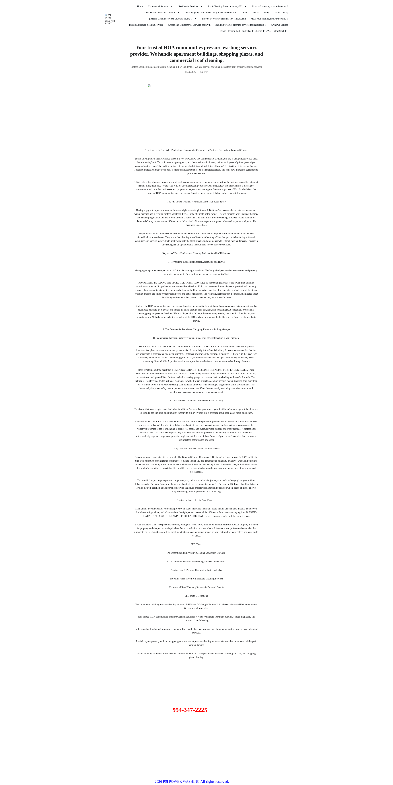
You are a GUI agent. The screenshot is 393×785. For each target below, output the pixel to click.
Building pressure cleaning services (146, 24)
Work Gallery (281, 12)
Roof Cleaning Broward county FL (225, 6)
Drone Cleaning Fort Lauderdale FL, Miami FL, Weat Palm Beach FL (254, 31)
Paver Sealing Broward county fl (159, 12)
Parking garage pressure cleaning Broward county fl (210, 12)
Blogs (267, 12)
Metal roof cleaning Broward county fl (269, 18)
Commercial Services (158, 6)
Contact (255, 12)
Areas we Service (279, 24)
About (244, 12)
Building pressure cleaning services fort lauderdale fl (240, 24)
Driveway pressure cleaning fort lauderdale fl (224, 18)
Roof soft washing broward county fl (270, 6)
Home (140, 6)
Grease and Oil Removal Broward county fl (189, 24)
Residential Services (188, 6)
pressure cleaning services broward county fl (170, 18)
